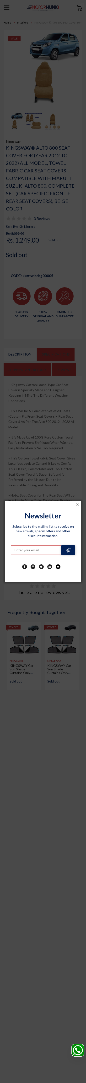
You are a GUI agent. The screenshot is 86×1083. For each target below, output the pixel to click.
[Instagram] (33, 566)
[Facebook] (24, 566)
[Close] (77, 505)
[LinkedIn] (49, 566)
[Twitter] (41, 566)
